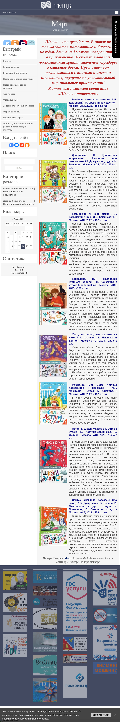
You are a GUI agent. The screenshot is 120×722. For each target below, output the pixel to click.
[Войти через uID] (11, 145)
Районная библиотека (15, 188)
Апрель (77, 558)
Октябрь (73, 561)
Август (108, 558)
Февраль (58, 558)
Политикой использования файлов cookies (25, 718)
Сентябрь (62, 561)
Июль (100, 558)
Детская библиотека (14, 201)
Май (85, 558)
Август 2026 (19, 219)
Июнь (92, 558)
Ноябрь (84, 561)
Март (65, 30)
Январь (47, 558)
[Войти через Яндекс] (22, 145)
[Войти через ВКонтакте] (16, 145)
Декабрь (95, 561)
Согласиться (100, 715)
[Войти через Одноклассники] (27, 145)
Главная (56, 30)
